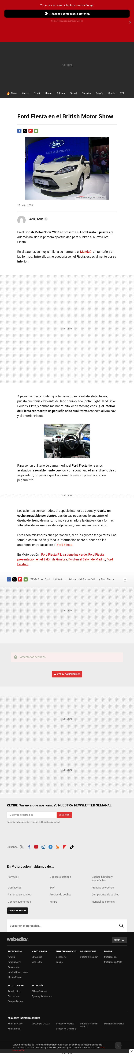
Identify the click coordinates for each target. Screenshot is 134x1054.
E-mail (36, 131)
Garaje (111, 93)
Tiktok (72, 846)
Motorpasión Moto (113, 962)
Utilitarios (59, 579)
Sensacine (61, 957)
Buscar (121, 926)
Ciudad (73, 93)
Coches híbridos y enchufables (102, 878)
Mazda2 (85, 251)
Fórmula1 (13, 876)
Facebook (19, 131)
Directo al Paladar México (89, 1025)
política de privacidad (49, 822)
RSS (57, 846)
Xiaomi (25, 93)
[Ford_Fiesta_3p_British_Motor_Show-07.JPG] (67, 441)
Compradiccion (15, 1001)
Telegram (50, 846)
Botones (61, 93)
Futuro (53, 901)
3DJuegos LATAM (41, 1023)
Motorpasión (110, 957)
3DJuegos (37, 957)
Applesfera (13, 967)
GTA (122, 93)
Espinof (60, 962)
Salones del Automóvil (81, 579)
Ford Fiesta (64, 545)
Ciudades (86, 93)
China (14, 93)
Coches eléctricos (60, 876)
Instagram (43, 846)
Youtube (36, 846)
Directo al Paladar (89, 957)
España (99, 93)
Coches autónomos (19, 901)
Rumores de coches (19, 894)
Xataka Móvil (14, 962)
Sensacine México (65, 1023)
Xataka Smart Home (18, 972)
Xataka (11, 957)
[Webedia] (17, 939)
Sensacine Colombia (66, 1028)
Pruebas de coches (103, 887)
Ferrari (37, 93)
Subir (117, 940)
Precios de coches (60, 894)
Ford (47, 579)
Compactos (14, 887)
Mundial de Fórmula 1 (104, 901)
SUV (52, 887)
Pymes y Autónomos (42, 996)
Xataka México (15, 1023)
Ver (68, 674)
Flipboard (30, 131)
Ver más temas (17, 910)
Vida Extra (37, 962)
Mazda (48, 93)
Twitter (25, 131)
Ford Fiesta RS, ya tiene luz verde (64, 554)
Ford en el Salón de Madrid (86, 559)
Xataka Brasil (14, 1028)
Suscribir (64, 814)
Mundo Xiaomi (15, 977)
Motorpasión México (114, 1023)
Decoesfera (14, 996)
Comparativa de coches (105, 894)
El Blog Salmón (39, 991)
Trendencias (14, 991)
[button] (37, 219)
